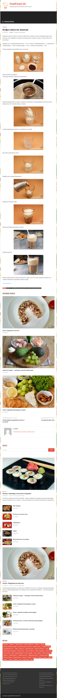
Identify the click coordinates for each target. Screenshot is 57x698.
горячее (40, 657)
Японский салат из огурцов (21, 539)
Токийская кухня (13, 655)
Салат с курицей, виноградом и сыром (14, 410)
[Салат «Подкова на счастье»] (28, 329)
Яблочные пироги (7, 657)
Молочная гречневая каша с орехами (24, 629)
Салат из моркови (39, 650)
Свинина (5, 655)
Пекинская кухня (29, 648)
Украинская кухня (22, 655)
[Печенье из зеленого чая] (7, 519)
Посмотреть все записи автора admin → (24, 431)
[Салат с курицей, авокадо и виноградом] (7, 617)
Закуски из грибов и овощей (10, 646)
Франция (5, 27)
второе (29, 657)
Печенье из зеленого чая (20, 514)
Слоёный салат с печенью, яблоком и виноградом (28, 620)
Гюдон (15, 531)
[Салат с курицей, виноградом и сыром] (28, 408)
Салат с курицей (28, 653)
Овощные (21, 648)
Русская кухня (20, 650)
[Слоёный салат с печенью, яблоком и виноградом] (7, 626)
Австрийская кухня (16, 288)
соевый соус (26, 659)
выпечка (35, 657)
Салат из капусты (30, 650)
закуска (50, 657)
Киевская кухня (37, 646)
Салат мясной (6, 653)
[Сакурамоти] (7, 527)
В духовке (5, 644)
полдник (16, 659)
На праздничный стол (8, 648)
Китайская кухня (46, 646)
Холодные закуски (43, 655)
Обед (16, 648)
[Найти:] (28, 450)
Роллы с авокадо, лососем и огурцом (17, 493)
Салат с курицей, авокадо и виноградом (24, 612)
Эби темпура (16, 506)
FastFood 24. (18, 4)
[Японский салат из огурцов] (7, 544)
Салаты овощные (46, 653)
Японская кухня (17, 657)
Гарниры (12, 644)
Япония (4, 491)
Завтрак (43, 644)
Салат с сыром (37, 653)
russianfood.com (7, 283)
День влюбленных (29, 644)
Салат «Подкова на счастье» (11, 330)
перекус (5, 659)
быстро (24, 657)
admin (11, 32)
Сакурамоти (16, 522)
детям (45, 657)
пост (20, 659)
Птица (47, 648)
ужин (32, 659)
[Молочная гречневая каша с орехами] (7, 634)
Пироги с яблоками (39, 648)
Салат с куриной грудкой (17, 653)
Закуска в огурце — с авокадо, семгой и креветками (18, 370)
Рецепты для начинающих (9, 650)
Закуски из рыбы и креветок (25, 646)
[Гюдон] (7, 536)
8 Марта (9, 288)
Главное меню (9, 21)
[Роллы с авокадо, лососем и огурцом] (28, 490)
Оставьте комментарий (19, 32)
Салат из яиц (48, 650)
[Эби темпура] (7, 511)
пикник (10, 659)
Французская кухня (36, 288)
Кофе (29, 288)
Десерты (24, 288)
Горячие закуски (19, 644)
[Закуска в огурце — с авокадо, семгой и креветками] (28, 368)
